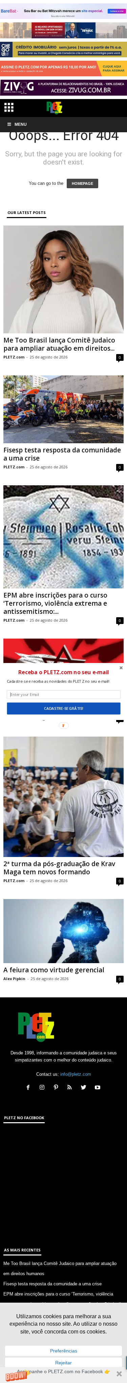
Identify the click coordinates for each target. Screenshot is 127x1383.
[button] (63, 672)
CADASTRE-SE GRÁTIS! (63, 708)
